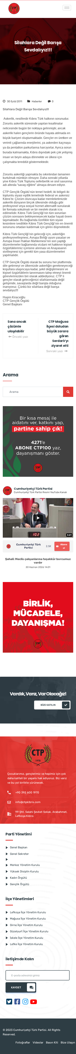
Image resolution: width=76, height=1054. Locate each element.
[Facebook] (17, 1002)
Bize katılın (48, 705)
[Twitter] (9, 1002)
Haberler (37, 101)
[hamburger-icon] (67, 7)
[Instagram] (25, 1002)
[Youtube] (33, 1002)
